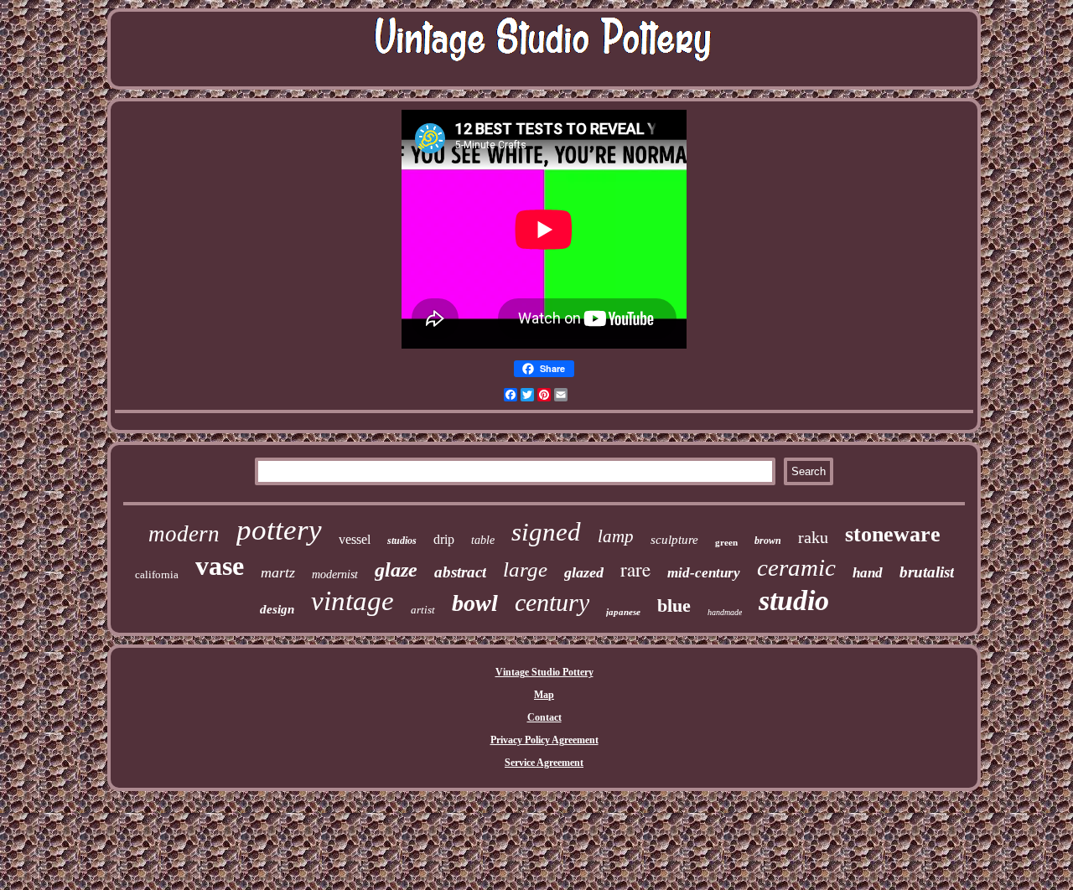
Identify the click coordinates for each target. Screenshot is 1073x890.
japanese (623, 612)
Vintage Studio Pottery (544, 672)
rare (635, 569)
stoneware (893, 534)
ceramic (796, 567)
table (483, 540)
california (157, 574)
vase (219, 566)
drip (443, 539)
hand (868, 573)
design (277, 609)
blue (674, 605)
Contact (544, 717)
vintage (352, 601)
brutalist (926, 572)
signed (546, 531)
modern (184, 533)
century (552, 602)
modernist (335, 574)
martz (278, 572)
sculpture (674, 539)
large (525, 569)
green (726, 542)
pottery (279, 530)
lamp (616, 536)
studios (402, 540)
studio (794, 600)
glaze (396, 570)
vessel (355, 539)
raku (813, 537)
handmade (725, 612)
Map (544, 695)
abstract (460, 572)
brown (767, 540)
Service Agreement (544, 762)
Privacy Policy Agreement (544, 740)
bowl (475, 603)
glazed (584, 572)
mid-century (703, 573)
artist (423, 609)
